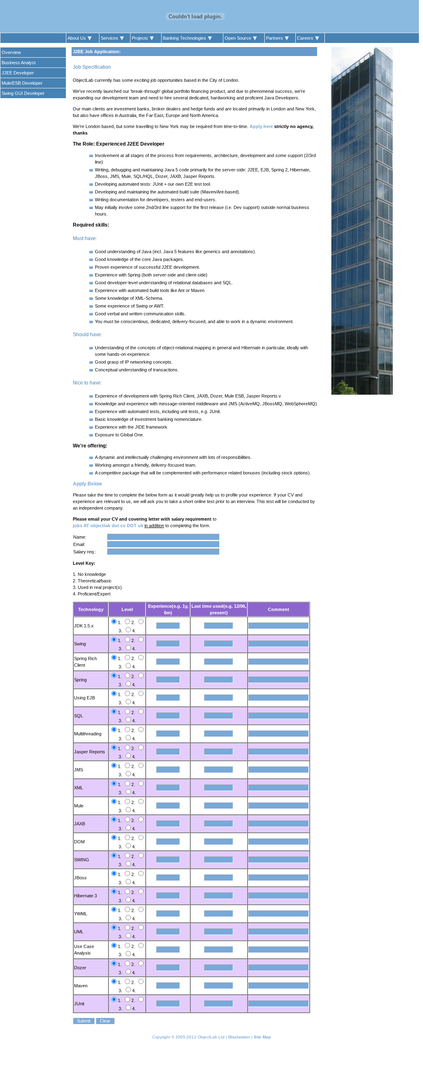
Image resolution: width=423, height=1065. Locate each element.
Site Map (262, 1037)
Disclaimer (239, 1037)
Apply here (261, 126)
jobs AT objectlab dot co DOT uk (108, 525)
